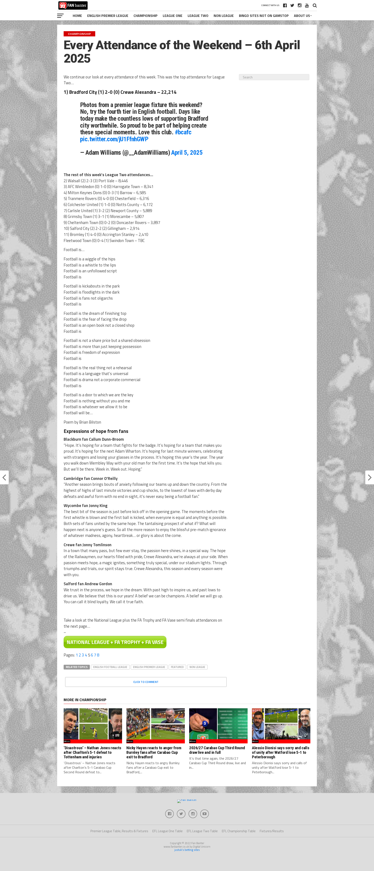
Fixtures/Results (272, 831)
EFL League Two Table (202, 831)
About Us (302, 15)
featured (177, 667)
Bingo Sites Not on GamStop (264, 15)
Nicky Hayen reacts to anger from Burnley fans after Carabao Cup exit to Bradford (153, 752)
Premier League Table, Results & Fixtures (119, 831)
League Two (198, 15)
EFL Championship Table (239, 831)
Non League (224, 15)
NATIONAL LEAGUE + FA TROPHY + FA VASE (115, 642)
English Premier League (107, 15)
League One (172, 15)
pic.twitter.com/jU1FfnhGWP (114, 139)
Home (77, 15)
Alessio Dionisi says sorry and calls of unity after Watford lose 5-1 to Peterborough (280, 752)
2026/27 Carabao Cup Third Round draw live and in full (217, 750)
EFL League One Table (167, 831)
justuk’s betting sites (187, 850)
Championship (146, 15)
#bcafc (183, 132)
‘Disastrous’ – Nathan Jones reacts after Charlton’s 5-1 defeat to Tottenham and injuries (92, 752)
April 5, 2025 (187, 152)
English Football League (110, 667)
